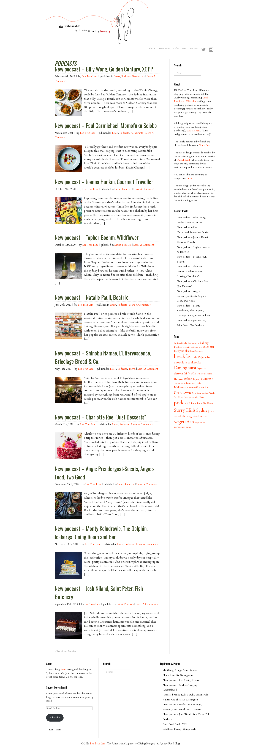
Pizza (201, 397)
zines (188, 427)
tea (212, 411)
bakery (204, 343)
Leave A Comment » (144, 189)
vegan (204, 416)
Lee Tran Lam (89, 76)
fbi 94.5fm (190, 374)
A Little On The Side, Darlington (180, 699)
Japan (196, 379)
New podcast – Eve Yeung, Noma (181, 680)
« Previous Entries (65, 651)
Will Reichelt (193, 130)
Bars (184, 48)
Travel (132, 369)
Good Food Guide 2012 (175, 724)
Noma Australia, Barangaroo (177, 675)
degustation (201, 368)
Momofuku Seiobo (198, 387)
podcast (182, 402)
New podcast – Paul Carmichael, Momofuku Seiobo (106, 125)
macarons (178, 383)
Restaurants (164, 48)
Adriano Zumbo (180, 343)
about (63, 669)
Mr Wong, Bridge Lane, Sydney (180, 670)
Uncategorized (190, 416)
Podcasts (194, 48)
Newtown (182, 392)
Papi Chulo (178, 397)
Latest (117, 76)
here (189, 178)
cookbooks (194, 363)
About (152, 48)
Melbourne (181, 387)
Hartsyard (178, 379)
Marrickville (196, 383)
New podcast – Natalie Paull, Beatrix (91, 297)
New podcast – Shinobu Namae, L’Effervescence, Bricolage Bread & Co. (190, 271)
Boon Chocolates (196, 351)
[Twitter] (203, 50)
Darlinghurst (185, 368)
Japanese (206, 378)
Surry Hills (184, 410)
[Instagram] (211, 50)
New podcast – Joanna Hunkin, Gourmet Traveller (104, 182)
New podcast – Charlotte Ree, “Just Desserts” (100, 417)
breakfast (183, 356)
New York (196, 393)
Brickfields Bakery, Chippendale (179, 729)
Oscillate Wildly (208, 393)
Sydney (203, 410)
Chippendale (204, 357)
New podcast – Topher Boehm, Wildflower (97, 237)
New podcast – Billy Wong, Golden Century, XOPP (104, 69)
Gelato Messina (204, 373)
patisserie (193, 397)
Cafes (176, 48)
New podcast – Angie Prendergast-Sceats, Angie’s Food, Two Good (191, 295)
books (185, 351)
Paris (186, 397)
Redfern (208, 403)
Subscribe (55, 717)
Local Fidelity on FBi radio (191, 99)
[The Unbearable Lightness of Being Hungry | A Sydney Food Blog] (97, 40)
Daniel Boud (183, 160)
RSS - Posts (55, 729)
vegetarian (184, 422)
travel (177, 416)
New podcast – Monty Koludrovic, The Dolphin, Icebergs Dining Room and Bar (101, 532)
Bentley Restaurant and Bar (188, 347)
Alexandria (193, 343)
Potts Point (197, 403)
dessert (178, 373)
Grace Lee (204, 145)
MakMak (187, 383)
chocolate (180, 362)
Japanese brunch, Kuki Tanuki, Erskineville (185, 694)
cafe (195, 357)
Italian (188, 379)
